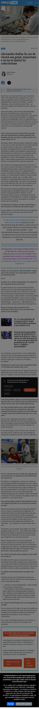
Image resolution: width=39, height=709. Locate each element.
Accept (10, 704)
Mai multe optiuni (24, 704)
